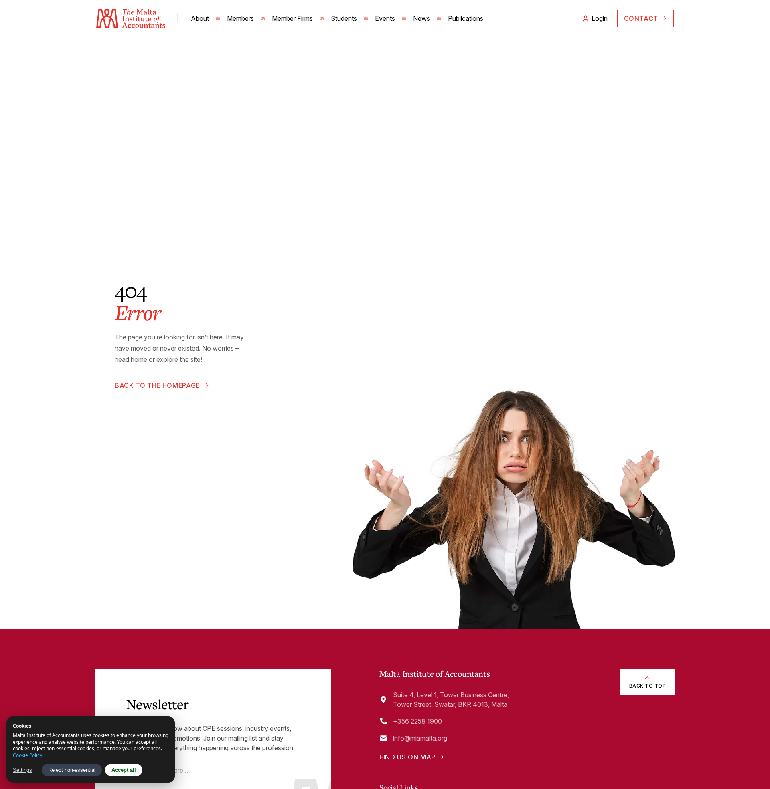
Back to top (647, 686)
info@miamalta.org (420, 738)
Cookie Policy (27, 755)
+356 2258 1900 (417, 721)
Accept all (123, 770)
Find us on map (407, 757)
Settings (22, 770)
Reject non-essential (71, 770)
